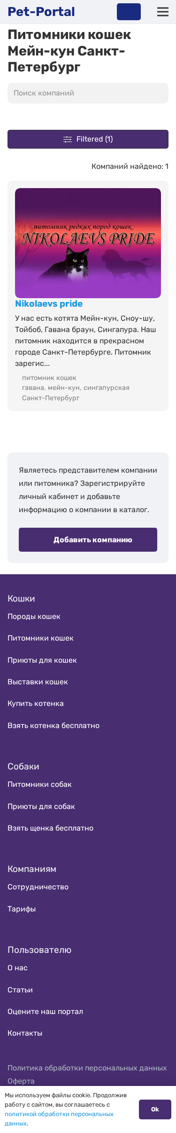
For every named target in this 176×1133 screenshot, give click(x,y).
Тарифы (22, 908)
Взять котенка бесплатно (53, 725)
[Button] (129, 11)
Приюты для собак (41, 806)
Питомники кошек (41, 638)
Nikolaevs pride (49, 303)
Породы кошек (34, 616)
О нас (18, 967)
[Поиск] (159, 93)
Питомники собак (40, 784)
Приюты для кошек (42, 660)
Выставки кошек (38, 681)
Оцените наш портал (45, 1011)
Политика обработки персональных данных (87, 1067)
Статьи (20, 989)
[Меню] (163, 12)
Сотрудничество (38, 886)
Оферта (21, 1081)
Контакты (25, 1033)
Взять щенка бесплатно (50, 828)
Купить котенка (36, 703)
